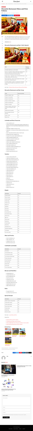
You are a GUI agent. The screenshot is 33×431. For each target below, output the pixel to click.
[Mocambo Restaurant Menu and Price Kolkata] (14, 34)
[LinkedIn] (2, 43)
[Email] (2, 48)
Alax (7, 356)
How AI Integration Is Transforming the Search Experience (7, 375)
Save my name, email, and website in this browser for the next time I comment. (15, 414)
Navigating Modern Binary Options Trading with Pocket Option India (24, 366)
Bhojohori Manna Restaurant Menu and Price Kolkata (18, 87)
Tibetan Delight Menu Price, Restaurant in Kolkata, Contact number (17, 322)
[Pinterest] (2, 45)
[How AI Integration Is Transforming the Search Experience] (8, 369)
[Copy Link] (2, 50)
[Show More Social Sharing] (21, 15)
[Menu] (2, 1)
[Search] (30, 1)
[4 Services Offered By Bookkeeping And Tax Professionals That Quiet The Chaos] (8, 383)
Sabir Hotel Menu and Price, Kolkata (12, 319)
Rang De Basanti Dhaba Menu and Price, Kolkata (14, 324)
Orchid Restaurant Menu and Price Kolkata (13, 321)
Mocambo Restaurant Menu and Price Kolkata (8, 349)
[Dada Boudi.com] (16, 1)
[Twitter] (2, 41)
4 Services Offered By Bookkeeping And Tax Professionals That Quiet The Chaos (8, 389)
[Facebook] (2, 39)
